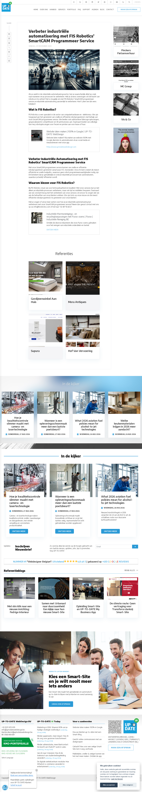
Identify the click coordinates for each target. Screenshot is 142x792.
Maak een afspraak (121, 747)
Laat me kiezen (117, 779)
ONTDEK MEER (52, 230)
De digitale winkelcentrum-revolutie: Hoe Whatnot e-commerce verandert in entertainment (53, 764)
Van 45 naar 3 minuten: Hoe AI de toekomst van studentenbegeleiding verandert (51, 755)
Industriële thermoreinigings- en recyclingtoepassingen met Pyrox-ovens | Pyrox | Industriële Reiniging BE (69, 216)
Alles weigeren (128, 785)
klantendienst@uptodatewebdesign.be (17, 732)
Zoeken (137, 2)
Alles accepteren (109, 785)
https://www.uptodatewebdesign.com (61, 147)
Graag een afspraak (61, 704)
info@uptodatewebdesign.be (13, 730)
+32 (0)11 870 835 (8, 727)
